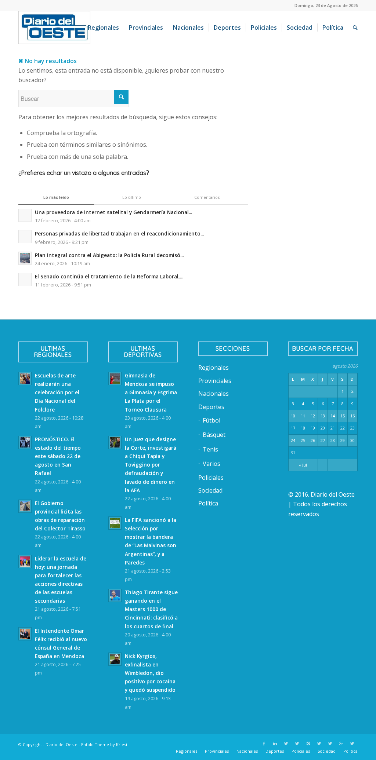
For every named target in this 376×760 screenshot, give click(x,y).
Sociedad (210, 490)
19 (313, 428)
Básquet (214, 435)
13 (323, 416)
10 (293, 416)
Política (208, 503)
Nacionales (213, 394)
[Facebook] (264, 743)
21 (332, 428)
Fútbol (211, 420)
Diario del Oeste (61, 744)
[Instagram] (308, 743)
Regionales (213, 367)
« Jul (303, 465)
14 (332, 416)
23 (352, 428)
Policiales (211, 478)
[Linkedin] (275, 743)
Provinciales (214, 381)
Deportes (211, 407)
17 (293, 428)
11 (303, 416)
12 (313, 416)
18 (303, 428)
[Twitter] (286, 743)
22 (342, 428)
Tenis (210, 449)
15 (342, 416)
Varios (211, 464)
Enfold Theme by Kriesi (104, 744)
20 (323, 428)
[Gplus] (341, 743)
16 (352, 416)
